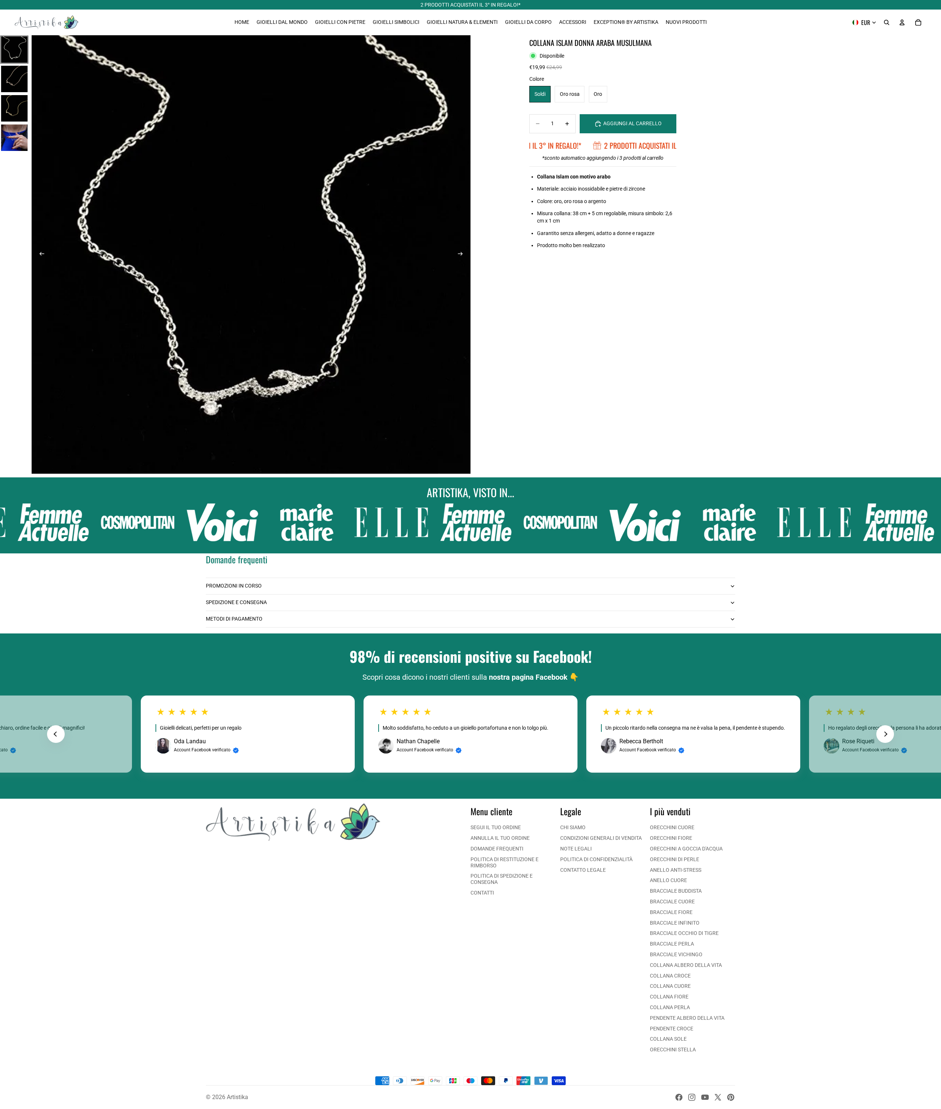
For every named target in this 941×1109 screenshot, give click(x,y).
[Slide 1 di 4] (14, 49)
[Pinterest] (730, 1097)
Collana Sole (668, 1039)
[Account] (902, 22)
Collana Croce (670, 976)
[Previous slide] (56, 734)
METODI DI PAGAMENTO (234, 619)
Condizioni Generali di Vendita (601, 838)
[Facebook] (679, 1097)
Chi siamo (573, 827)
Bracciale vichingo (676, 954)
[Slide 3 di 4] (14, 108)
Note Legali (576, 849)
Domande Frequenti (496, 849)
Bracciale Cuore (672, 901)
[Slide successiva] (462, 254)
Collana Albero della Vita (686, 965)
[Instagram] (691, 1097)
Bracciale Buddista (676, 891)
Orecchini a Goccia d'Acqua (686, 849)
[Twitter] (717, 1097)
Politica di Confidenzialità (596, 859)
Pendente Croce (671, 1029)
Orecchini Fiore (671, 838)
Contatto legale (583, 870)
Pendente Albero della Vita (687, 1018)
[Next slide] (885, 734)
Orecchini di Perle (674, 859)
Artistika (237, 1097)
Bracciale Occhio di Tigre (684, 933)
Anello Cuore (668, 880)
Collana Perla (670, 1007)
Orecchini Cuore (672, 827)
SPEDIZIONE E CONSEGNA (236, 602)
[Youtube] (705, 1097)
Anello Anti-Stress (675, 870)
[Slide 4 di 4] (14, 137)
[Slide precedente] (40, 254)
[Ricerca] (887, 22)
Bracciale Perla (672, 944)
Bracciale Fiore (671, 912)
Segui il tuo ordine (495, 827)
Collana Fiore (669, 997)
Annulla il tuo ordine (500, 838)
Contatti (482, 893)
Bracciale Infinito (675, 923)
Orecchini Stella (673, 1049)
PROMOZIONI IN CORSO (234, 586)
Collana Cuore (670, 986)
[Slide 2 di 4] (14, 79)
